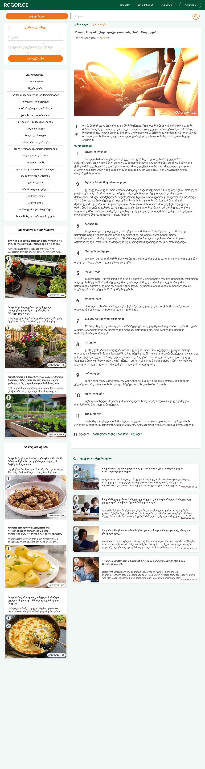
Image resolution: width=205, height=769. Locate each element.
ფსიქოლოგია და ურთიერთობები (35, 148)
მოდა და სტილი (35, 135)
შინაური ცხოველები (35, 101)
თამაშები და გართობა (35, 175)
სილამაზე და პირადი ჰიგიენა (35, 216)
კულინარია (35, 202)
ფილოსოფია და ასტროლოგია (35, 169)
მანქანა (123, 434)
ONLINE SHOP (35, 81)
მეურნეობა (35, 88)
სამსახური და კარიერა (35, 142)
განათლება (35, 182)
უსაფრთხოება (35, 74)
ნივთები (136, 434)
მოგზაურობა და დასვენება (35, 121)
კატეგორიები (37, 16)
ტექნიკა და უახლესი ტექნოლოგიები (35, 94)
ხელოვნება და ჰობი (36, 155)
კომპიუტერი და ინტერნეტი (35, 209)
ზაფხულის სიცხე (104, 434)
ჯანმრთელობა (35, 195)
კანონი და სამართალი (35, 115)
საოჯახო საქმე (35, 162)
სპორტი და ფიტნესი (35, 189)
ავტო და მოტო (35, 128)
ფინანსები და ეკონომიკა (35, 108)
